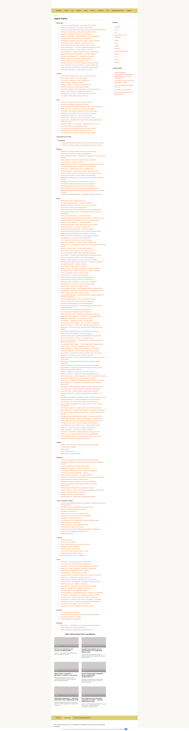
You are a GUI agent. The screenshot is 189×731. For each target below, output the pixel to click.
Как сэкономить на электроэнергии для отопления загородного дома (80, 520)
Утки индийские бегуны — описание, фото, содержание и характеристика (81, 601)
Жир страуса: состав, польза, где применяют (73, 555)
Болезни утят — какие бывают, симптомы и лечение (75, 577)
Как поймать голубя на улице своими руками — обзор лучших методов (80, 89)
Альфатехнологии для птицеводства (71, 522)
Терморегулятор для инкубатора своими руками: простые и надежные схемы (82, 218)
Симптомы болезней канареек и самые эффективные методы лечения (81, 145)
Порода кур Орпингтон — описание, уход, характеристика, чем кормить (80, 365)
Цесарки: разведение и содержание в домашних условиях (77, 629)
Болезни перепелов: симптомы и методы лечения (74, 479)
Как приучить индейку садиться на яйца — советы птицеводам (78, 166)
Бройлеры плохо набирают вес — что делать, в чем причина (77, 56)
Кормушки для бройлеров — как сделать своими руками (76, 27)
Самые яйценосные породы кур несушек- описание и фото (77, 279)
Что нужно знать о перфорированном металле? (74, 531)
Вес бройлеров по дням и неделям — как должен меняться (77, 43)
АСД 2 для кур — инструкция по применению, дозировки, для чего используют (82, 380)
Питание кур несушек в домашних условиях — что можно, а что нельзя (80, 270)
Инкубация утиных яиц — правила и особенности (74, 584)
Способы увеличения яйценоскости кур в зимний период (76, 303)
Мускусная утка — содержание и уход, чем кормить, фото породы (79, 586)
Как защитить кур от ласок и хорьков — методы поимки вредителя (79, 423)
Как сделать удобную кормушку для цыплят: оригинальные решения (80, 220)
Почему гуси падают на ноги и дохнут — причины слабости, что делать (80, 124)
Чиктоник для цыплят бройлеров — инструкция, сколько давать (78, 25)
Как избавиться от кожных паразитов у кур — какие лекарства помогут (80, 425)
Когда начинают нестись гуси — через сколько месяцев (76, 115)
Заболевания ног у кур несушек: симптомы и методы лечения (78, 284)
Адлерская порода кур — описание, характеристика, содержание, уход (80, 373)
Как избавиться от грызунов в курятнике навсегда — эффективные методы (82, 290)
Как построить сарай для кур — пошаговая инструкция (76, 215)
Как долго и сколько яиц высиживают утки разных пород (77, 606)
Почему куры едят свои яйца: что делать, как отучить (75, 438)
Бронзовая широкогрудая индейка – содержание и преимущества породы (81, 194)
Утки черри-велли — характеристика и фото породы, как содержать (79, 597)
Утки (107, 10)
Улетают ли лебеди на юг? (68, 451)
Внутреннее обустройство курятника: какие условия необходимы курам (80, 231)
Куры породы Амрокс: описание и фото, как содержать (76, 311)
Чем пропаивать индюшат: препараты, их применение (76, 153)
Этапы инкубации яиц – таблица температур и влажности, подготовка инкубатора (83, 376)
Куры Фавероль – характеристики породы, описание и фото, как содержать (81, 353)
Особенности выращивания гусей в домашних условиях (76, 102)
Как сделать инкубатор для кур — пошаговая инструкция (76, 203)
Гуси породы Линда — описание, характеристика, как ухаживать (78, 132)
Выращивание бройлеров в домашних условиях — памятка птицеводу (80, 40)
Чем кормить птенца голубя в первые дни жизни (74, 95)
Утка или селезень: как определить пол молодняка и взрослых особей (80, 581)
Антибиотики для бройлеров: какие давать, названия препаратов (79, 32)
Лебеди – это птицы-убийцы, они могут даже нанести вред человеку (80, 444)
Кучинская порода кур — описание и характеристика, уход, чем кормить (80, 399)
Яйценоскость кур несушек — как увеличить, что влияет (76, 318)
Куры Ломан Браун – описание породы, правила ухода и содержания (80, 391)
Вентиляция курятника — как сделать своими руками (75, 227)
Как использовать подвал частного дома (72, 527)
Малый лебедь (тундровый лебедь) (70, 453)
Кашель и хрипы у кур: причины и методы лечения (75, 292)
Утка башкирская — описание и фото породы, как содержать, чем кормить (81, 599)
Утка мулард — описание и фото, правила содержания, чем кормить (79, 566)
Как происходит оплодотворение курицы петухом (74, 286)
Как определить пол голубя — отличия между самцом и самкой (78, 93)
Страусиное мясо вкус (67, 540)
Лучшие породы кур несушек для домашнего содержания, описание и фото (82, 420)
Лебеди (129, 10)
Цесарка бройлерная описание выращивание (73, 627)
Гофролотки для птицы (67, 533)
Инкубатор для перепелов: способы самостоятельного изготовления (80, 460)
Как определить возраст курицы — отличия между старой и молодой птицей (82, 344)
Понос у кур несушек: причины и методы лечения (74, 273)
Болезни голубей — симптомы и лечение (72, 82)
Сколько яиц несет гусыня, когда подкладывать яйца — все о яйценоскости (82, 106)
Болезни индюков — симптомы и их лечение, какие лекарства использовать (82, 164)
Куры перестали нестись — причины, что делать (74, 264)
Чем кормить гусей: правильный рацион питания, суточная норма (79, 111)
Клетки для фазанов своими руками (71, 619)
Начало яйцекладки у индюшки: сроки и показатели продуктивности (80, 188)
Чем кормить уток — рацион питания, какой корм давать (76, 564)
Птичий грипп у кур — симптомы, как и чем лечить (74, 275)
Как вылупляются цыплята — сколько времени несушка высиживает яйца (81, 288)
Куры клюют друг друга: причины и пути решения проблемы (77, 257)
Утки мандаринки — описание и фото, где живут (74, 572)
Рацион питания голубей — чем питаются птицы (74, 78)
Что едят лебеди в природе (68, 447)
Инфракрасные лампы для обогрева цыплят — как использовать (79, 205)
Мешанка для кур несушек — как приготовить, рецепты (76, 248)
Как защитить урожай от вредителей (71, 518)
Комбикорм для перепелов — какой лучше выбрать (75, 468)
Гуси (72, 10)
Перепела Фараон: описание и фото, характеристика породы (77, 488)
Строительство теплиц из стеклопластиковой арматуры (76, 516)
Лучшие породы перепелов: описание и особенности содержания (79, 470)
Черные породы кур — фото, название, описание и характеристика (79, 401)
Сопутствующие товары (64, 500)
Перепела (100, 10)
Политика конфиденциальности (82, 717)
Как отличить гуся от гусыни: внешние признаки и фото (76, 130)
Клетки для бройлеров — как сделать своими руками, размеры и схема (80, 47)
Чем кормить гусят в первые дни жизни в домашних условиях (78, 128)
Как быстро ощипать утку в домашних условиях (74, 590)
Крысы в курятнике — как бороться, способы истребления (77, 429)
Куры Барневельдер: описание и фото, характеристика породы (78, 253)
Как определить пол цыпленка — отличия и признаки (75, 238)
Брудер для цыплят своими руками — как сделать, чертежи (77, 229)
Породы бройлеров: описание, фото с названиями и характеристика (79, 67)
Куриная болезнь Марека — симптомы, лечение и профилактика (78, 242)
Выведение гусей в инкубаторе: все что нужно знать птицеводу (78, 113)
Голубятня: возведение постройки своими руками (74, 87)
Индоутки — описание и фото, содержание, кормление (76, 588)
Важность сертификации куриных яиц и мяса (73, 509)
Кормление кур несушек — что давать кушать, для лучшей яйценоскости (81, 408)
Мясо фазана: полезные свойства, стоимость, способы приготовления (80, 614)
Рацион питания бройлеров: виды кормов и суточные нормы (78, 45)
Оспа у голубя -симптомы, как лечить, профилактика (75, 80)
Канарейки (61, 140)
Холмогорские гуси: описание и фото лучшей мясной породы (77, 108)
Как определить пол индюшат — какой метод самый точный (77, 181)
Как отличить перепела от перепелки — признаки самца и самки (78, 481)
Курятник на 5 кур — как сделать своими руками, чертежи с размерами (80, 268)
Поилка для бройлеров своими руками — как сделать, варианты (78, 54)
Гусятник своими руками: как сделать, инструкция (74, 104)
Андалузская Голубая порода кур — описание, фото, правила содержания (81, 316)
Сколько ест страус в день (68, 542)
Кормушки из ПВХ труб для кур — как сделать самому (76, 222)
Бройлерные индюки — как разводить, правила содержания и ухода (79, 171)
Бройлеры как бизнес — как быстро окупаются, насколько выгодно (79, 63)
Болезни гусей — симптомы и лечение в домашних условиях (77, 117)
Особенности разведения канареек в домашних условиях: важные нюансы (83, 143)
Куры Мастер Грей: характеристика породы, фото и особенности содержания (82, 261)
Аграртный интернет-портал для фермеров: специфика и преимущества (80, 529)
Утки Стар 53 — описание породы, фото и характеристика (76, 561)
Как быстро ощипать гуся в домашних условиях (74, 126)
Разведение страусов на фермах (70, 546)
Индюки (79, 10)
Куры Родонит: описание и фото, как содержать (74, 266)
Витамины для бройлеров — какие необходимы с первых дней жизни (80, 36)
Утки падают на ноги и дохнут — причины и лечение (75, 603)
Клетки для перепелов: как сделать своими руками (75, 466)
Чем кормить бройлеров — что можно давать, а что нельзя (77, 49)
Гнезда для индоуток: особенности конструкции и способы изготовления (81, 575)
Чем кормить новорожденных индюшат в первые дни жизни (78, 183)
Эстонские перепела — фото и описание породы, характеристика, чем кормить (82, 490)
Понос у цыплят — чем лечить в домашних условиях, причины (78, 346)
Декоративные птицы (118, 10)
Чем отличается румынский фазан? (70, 612)
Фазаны (59, 610)
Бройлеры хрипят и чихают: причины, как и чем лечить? (76, 38)
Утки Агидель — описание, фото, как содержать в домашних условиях (80, 595)
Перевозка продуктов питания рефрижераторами (74, 524)
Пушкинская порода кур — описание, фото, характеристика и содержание (81, 335)
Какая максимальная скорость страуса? (72, 553)
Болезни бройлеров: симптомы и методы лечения (74, 60)
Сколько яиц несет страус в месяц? (70, 548)
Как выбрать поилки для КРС (69, 511)
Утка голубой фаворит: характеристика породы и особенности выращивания (82, 592)
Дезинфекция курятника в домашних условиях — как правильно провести (81, 416)
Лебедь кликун (65, 449)
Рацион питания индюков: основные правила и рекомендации (78, 175)
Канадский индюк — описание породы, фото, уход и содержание (78, 160)
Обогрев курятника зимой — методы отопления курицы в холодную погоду (81, 418)
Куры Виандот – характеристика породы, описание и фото (77, 320)
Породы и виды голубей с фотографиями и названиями (76, 91)
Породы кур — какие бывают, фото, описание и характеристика (78, 427)
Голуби (66, 10)
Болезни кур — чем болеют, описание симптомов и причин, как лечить (80, 431)
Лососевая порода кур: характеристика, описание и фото (76, 309)
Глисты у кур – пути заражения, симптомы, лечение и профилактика (79, 434)
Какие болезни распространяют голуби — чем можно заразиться (78, 76)
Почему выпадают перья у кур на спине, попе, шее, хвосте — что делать (80, 436)
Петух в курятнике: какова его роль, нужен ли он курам (76, 240)
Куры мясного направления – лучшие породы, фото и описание (78, 378)
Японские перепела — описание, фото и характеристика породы (78, 496)
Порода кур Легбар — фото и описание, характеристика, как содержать (80, 314)
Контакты (58, 717)
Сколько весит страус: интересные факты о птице (74, 551)
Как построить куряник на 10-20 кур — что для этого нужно (77, 338)
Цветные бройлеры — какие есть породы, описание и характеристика (80, 52)
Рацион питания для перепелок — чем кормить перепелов (77, 475)
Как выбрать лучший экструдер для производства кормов (77, 507)
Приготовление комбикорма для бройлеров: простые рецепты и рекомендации (83, 29)
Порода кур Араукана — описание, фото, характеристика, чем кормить (80, 348)
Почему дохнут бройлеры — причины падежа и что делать (77, 69)
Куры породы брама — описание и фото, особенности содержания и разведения (83, 410)
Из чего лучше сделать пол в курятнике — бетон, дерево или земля (79, 235)
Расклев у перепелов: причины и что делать (73, 492)
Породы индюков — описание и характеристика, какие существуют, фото (81, 173)
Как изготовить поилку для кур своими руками (74, 207)
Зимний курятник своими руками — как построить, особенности (78, 233)
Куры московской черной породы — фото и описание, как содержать (80, 323)
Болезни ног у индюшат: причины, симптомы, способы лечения (78, 151)
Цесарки (59, 623)
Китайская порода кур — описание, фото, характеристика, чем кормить (80, 325)
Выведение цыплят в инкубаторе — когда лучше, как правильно (78, 281)
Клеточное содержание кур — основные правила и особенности (78, 299)
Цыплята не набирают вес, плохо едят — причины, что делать (77, 371)
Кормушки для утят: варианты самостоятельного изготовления (78, 579)
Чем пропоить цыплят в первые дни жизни (73, 200)
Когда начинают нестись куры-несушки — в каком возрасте (77, 250)
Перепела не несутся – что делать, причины (73, 494)
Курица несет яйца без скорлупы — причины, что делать (76, 333)
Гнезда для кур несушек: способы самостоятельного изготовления (79, 224)
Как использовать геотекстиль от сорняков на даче (75, 513)
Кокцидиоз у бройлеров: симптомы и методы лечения (76, 34)
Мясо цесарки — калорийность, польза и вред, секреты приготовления (80, 625)
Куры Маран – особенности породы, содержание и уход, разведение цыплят (82, 386)
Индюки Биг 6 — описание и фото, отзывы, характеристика (77, 168)
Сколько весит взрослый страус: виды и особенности (75, 544)
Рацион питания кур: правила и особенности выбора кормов (77, 277)
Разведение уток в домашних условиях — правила (75, 570)
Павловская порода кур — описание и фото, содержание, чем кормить (80, 350)
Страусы (92, 10)
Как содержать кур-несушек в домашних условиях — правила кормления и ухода (83, 397)
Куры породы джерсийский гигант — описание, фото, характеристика (80, 331)
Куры (85, 10)
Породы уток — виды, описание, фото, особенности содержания (78, 568)
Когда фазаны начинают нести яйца (70, 616)
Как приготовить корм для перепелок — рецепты (74, 472)
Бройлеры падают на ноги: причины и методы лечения (76, 58)
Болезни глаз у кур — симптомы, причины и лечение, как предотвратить (81, 389)
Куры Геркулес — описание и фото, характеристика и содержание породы (81, 255)
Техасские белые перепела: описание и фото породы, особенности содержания (82, 477)
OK (125, 729)
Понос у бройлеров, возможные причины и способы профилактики (79, 65)
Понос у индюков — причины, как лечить (72, 162)
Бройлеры (58, 10)
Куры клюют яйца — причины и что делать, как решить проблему (79, 259)
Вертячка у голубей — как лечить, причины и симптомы (76, 84)
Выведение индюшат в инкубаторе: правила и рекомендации (78, 186)
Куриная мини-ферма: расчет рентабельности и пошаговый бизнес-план (81, 209)
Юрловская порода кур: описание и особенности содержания (77, 301)
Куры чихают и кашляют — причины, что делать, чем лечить (77, 355)
